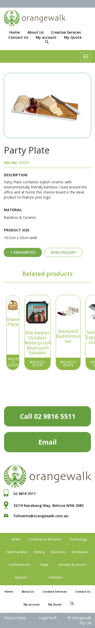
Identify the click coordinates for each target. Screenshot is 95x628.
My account (46, 37)
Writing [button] (39, 552)
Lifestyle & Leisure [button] (72, 564)
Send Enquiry (63, 252)
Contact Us (18, 37)
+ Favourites (22, 252)
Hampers (56, 577)
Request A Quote (13, 362)
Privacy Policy (15, 617)
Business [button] (58, 552)
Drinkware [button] (80, 552)
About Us (35, 32)
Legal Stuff (47, 617)
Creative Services (66, 32)
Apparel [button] (21, 577)
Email (48, 442)
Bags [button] (44, 564)
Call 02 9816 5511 (47, 416)
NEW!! (16, 539)
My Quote (73, 37)
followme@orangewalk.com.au (40, 515)
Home (14, 32)
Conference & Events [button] (45, 539)
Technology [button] (78, 539)
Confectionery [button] (20, 564)
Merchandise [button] (17, 552)
